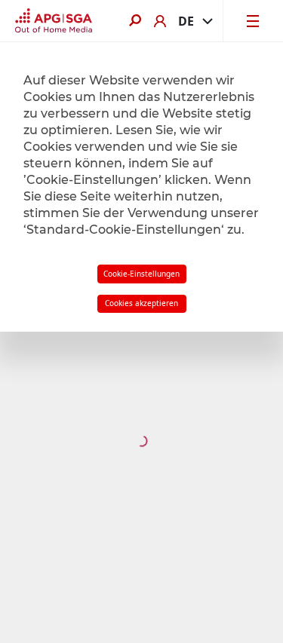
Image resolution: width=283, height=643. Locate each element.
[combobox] (194, 21)
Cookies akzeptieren (141, 303)
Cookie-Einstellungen (141, 273)
